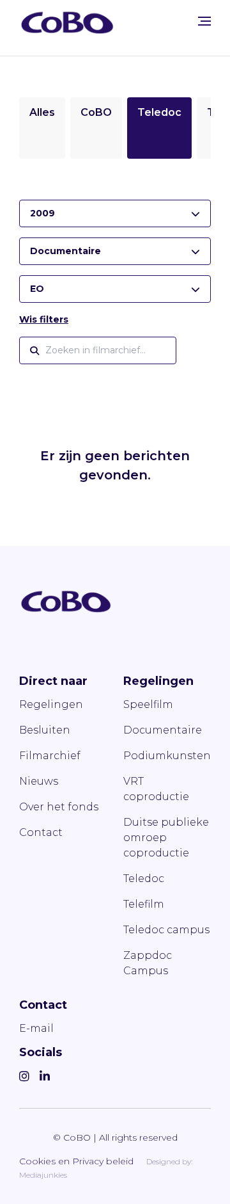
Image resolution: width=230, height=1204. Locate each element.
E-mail (36, 1028)
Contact (41, 832)
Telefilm (143, 904)
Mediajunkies (43, 1175)
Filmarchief (49, 756)
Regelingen (51, 704)
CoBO (96, 112)
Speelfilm (148, 704)
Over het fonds (58, 807)
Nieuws (38, 781)
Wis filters (43, 319)
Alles (42, 112)
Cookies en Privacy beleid (76, 1161)
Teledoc (159, 112)
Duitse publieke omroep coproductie (166, 837)
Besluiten (44, 730)
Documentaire (162, 730)
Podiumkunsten (167, 756)
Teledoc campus (166, 930)
